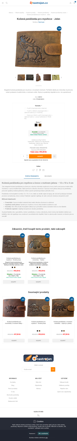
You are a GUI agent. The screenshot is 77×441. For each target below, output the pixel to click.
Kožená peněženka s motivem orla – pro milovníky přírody (63, 322)
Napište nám (64, 388)
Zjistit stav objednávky (64, 392)
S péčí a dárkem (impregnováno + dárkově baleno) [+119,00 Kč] (36, 111)
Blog (12, 385)
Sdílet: (38, 166)
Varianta (38, 106)
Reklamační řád (13, 401)
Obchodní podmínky (13, 395)
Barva (38, 122)
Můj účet (38, 382)
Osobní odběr (13, 398)
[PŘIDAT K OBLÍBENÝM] (54, 156)
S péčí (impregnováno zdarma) (37, 108)
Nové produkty (12, 388)
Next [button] (61, 77)
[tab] (32, 176)
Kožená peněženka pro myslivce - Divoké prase (13, 259)
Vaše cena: (34, 152)
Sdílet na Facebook (37, 170)
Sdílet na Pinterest (40, 170)
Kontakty (13, 382)
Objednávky (38, 385)
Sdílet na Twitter (34, 170)
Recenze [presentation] (48, 176)
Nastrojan (41, 22)
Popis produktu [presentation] (32, 176)
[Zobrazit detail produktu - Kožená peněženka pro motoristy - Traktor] (38, 244)
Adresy (38, 388)
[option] (21, 77)
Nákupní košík (64, 382)
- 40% (59, 28)
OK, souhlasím (43, 433)
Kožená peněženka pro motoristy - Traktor (38, 259)
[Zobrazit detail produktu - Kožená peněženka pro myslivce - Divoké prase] (13, 244)
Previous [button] (16, 77)
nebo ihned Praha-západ (38, 134)
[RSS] (38, 415)
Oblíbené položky (64, 385)
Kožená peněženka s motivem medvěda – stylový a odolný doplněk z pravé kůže (14, 323)
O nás (13, 392)
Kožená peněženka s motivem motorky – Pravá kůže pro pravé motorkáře (38, 323)
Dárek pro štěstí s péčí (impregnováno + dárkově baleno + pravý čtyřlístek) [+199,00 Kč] (38, 116)
